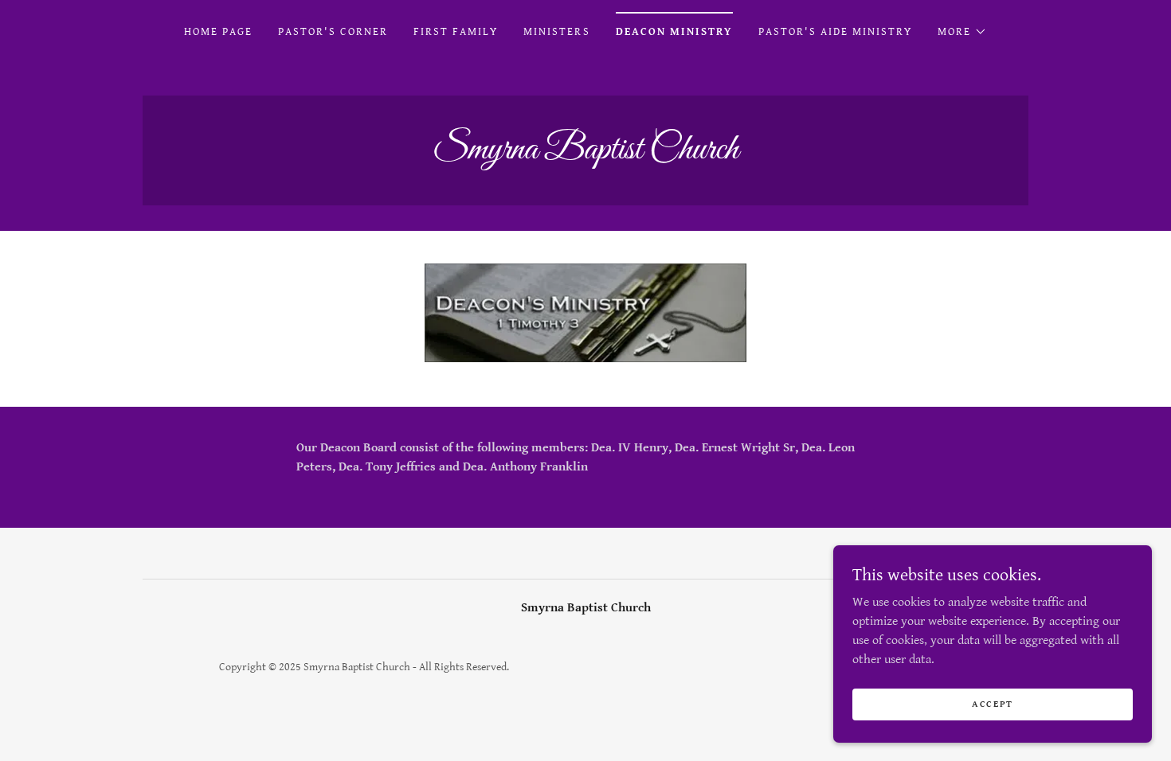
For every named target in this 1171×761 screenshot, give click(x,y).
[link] (585, 154)
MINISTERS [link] (556, 31)
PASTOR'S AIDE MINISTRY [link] (835, 31)
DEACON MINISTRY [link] (674, 31)
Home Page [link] (218, 31)
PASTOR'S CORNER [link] (333, 31)
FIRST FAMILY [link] (455, 31)
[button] (962, 31)
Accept (992, 704)
